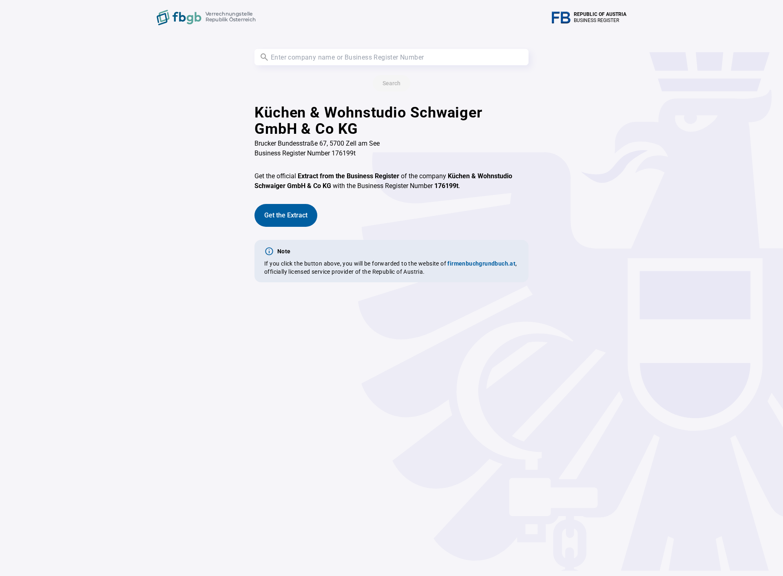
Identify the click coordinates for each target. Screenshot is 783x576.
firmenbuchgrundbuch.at (481, 263)
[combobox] (391, 57)
